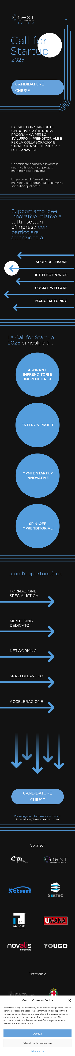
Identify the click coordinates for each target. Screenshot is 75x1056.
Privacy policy (37, 1050)
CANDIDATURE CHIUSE (29, 87)
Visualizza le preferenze (38, 1043)
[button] (70, 1000)
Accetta (37, 1033)
